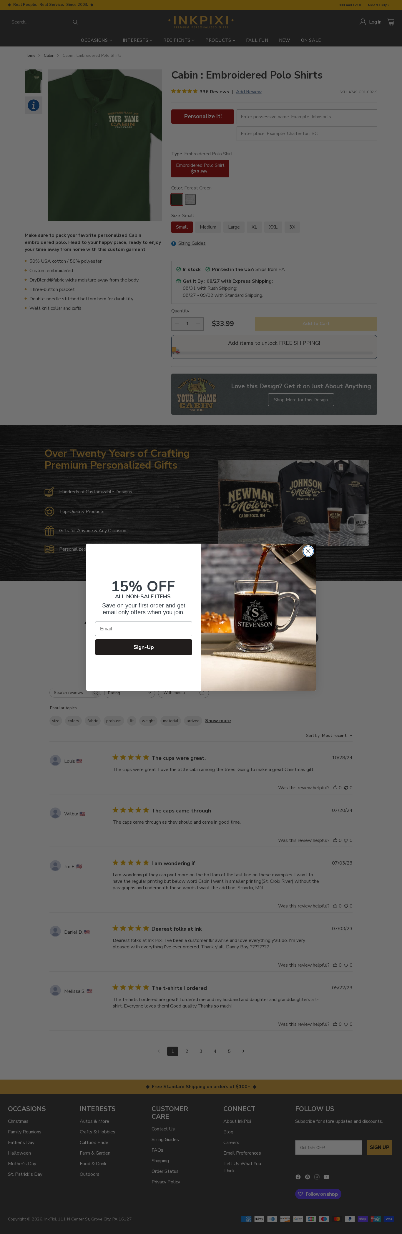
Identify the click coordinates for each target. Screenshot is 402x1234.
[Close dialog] (308, 551)
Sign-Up (144, 647)
